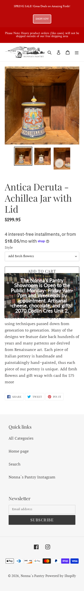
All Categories (21, 438)
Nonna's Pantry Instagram (32, 477)
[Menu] (76, 52)
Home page (19, 451)
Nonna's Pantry (32, 576)
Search (14, 464)
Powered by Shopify (60, 576)
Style (9, 248)
